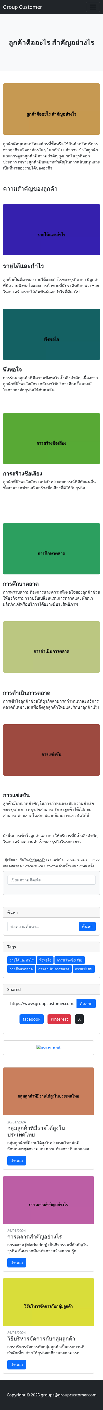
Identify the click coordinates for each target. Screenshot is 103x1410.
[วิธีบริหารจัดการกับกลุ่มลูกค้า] (48, 1302)
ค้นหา (87, 926)
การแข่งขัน (83, 969)
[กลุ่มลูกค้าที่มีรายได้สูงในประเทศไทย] (48, 1091)
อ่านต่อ (16, 1160)
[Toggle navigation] (93, 7)
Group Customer (22, 7)
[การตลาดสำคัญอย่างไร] (48, 1200)
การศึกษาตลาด (21, 969)
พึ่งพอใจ (45, 960)
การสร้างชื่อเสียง (69, 960)
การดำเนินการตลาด (54, 969)
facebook (31, 1019)
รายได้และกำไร (22, 960)
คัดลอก (86, 1003)
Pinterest (59, 1019)
